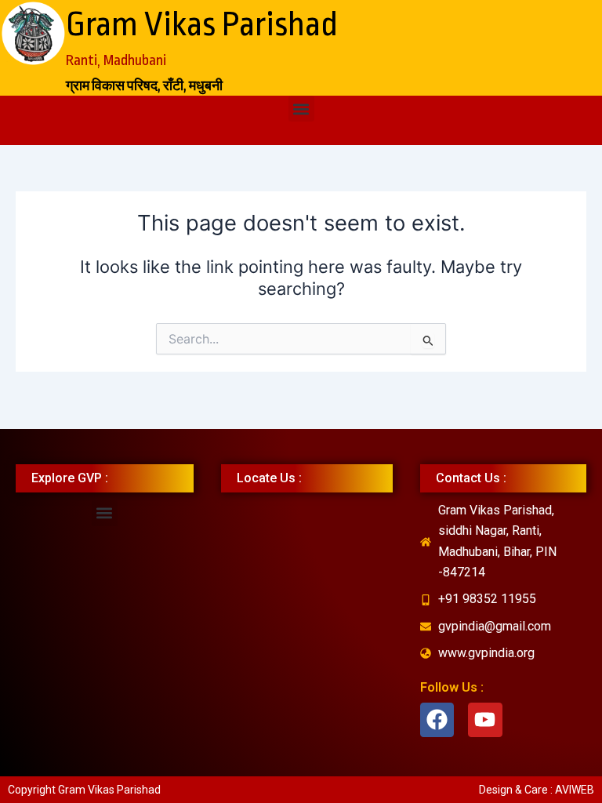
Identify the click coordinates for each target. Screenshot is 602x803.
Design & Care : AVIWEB (536, 789)
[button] (301, 109)
